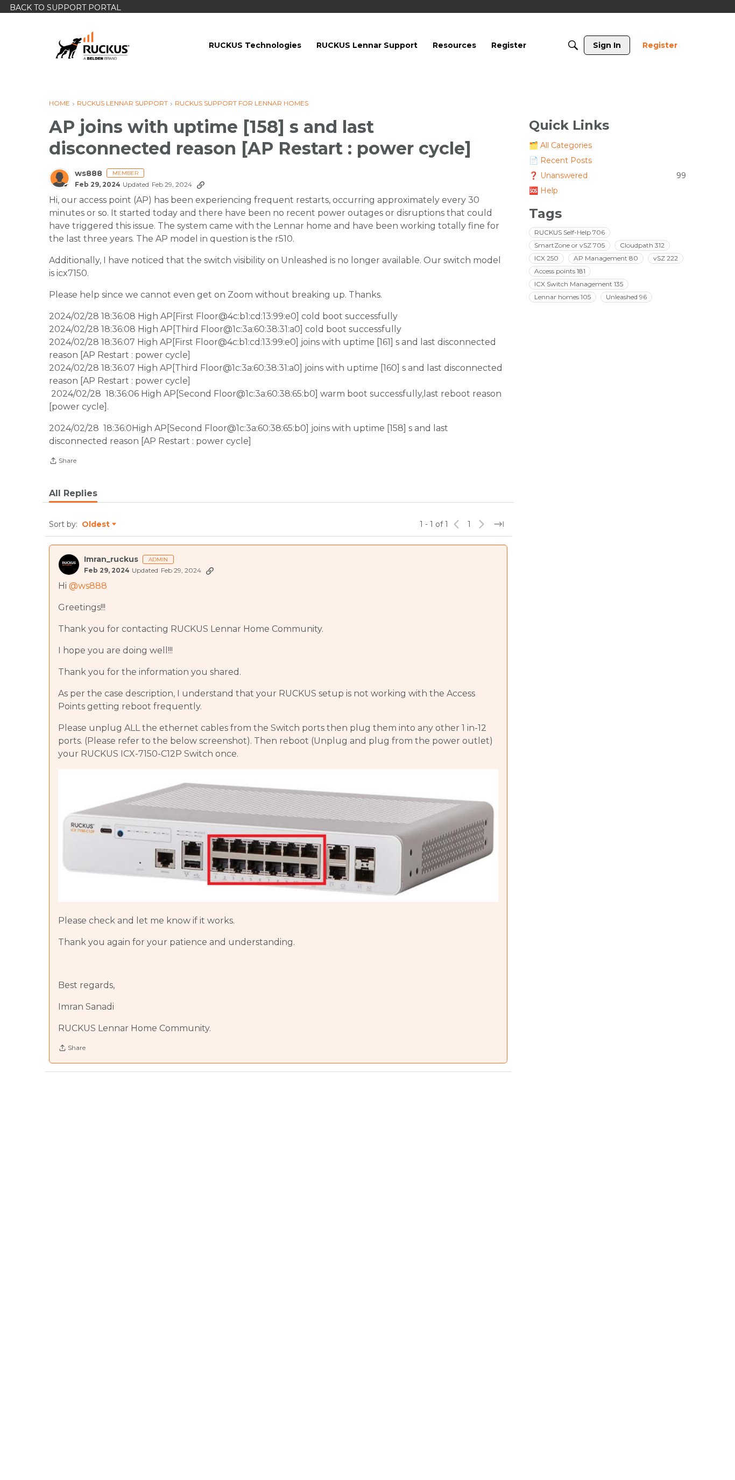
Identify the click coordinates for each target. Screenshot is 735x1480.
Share (62, 461)
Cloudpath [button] (642, 245)
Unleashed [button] (626, 297)
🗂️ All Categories (560, 145)
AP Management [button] (606, 258)
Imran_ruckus (111, 559)
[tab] (73, 493)
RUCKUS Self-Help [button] (569, 232)
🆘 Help (543, 190)
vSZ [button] (665, 258)
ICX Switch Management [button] (578, 284)
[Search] (573, 45)
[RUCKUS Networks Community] (92, 45)
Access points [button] (559, 271)
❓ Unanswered (607, 175)
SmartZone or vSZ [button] (569, 245)
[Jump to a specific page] (498, 524)
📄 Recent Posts (560, 160)
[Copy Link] (200, 184)
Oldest (96, 524)
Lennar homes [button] (562, 297)
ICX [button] (546, 258)
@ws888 (88, 586)
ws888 (88, 173)
